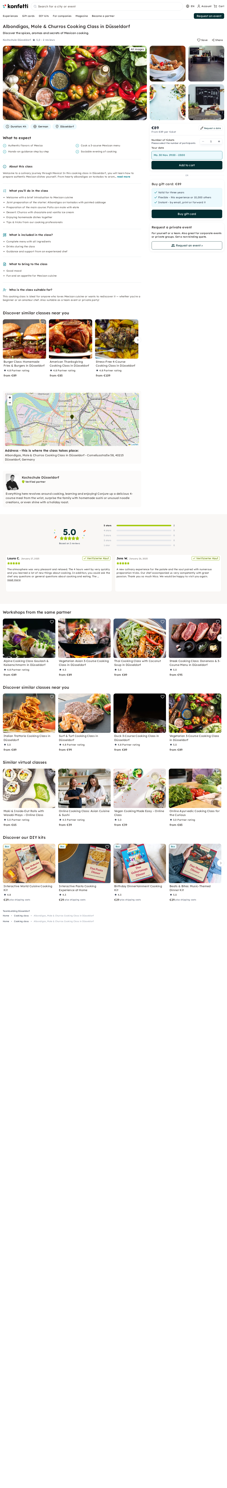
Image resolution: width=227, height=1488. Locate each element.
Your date (157, 147)
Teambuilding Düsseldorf (16, 911)
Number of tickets (162, 140)
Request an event (209, 16)
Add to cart (187, 165)
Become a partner (103, 16)
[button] (72, 417)
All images (137, 49)
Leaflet (134, 444)
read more (123, 176)
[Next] (136, 340)
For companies (62, 16)
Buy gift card (187, 214)
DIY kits (44, 16)
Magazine (82, 16)
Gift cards (28, 16)
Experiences (10, 16)
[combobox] (107, 6)
